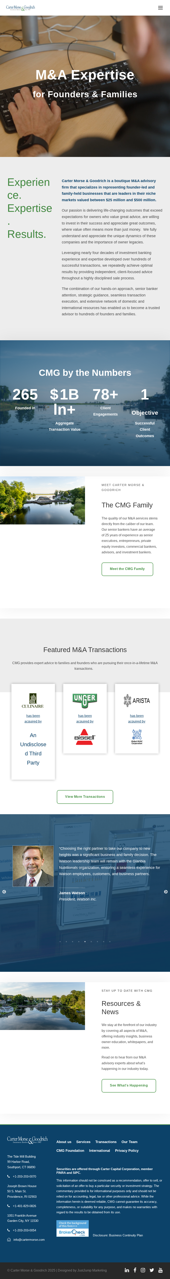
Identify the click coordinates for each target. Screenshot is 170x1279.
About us (63, 1142)
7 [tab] (97, 942)
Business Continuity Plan (126, 1235)
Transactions (106, 1142)
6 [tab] (91, 942)
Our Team (129, 1142)
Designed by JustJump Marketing (82, 1270)
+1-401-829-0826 (24, 1206)
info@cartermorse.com (29, 1239)
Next (166, 892)
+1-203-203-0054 (24, 1230)
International (99, 1151)
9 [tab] (110, 942)
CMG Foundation (70, 1151)
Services (83, 1142)
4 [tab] (79, 942)
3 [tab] (72, 942)
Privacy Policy (126, 1151)
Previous (4, 892)
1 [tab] (60, 942)
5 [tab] (85, 942)
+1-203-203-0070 (24, 1176)
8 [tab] (104, 942)
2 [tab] (66, 942)
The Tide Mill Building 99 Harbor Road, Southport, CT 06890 (21, 1162)
